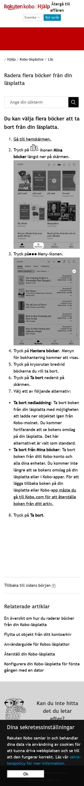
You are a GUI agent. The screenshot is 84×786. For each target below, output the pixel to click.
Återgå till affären (60, 7)
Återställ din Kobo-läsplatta (29, 654)
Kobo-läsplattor (32, 59)
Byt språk (52, 17)
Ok (25, 774)
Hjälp (11, 59)
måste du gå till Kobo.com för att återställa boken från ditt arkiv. (45, 496)
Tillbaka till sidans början (27, 585)
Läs (50, 59)
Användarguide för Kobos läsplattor (37, 644)
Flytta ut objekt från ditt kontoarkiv (37, 634)
